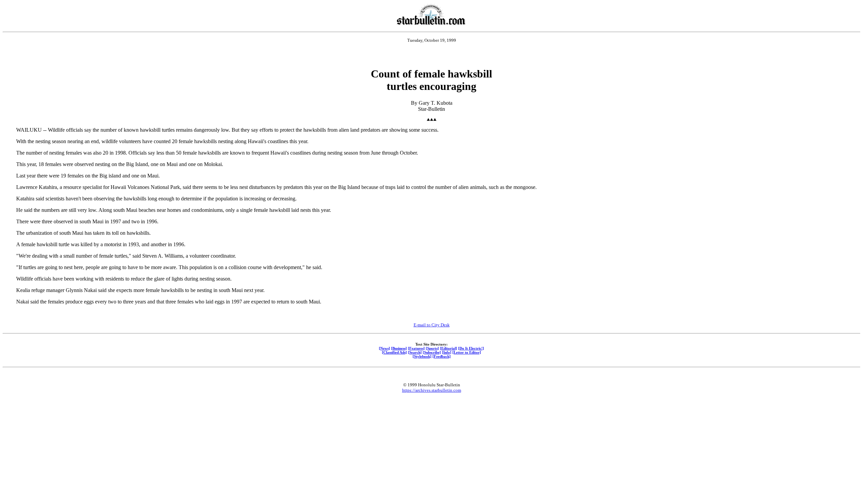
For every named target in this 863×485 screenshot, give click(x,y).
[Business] (399, 348)
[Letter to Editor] (466, 352)
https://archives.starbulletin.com (431, 390)
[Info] (446, 352)
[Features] (416, 348)
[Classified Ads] (394, 352)
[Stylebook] (422, 356)
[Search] (415, 352)
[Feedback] (442, 356)
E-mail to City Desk (432, 324)
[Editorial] (448, 348)
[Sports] (432, 348)
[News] (384, 348)
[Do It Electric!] (471, 348)
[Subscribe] (432, 352)
